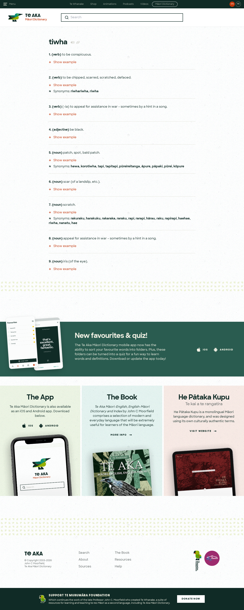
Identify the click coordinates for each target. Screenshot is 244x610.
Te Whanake (77, 4)
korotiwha (88, 166)
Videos (144, 4)
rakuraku (77, 218)
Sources (85, 566)
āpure (145, 166)
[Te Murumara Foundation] (197, 562)
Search (84, 552)
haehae (184, 218)
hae (74, 223)
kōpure (178, 166)
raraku (122, 218)
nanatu (64, 223)
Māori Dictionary (164, 4)
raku (160, 218)
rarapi (140, 218)
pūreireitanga (129, 166)
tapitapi (111, 166)
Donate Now (191, 599)
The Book (122, 552)
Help (118, 566)
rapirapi (171, 218)
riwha (94, 91)
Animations (109, 4)
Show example (64, 62)
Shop (93, 4)
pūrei (168, 166)
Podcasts (128, 4)
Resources (123, 559)
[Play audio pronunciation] (72, 42)
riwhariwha (79, 91)
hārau (150, 218)
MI (238, 4)
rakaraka (108, 218)
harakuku (93, 218)
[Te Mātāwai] (212, 562)
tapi (101, 166)
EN (232, 4)
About (83, 559)
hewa (75, 166)
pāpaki (157, 166)
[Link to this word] (78, 43)
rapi (131, 218)
